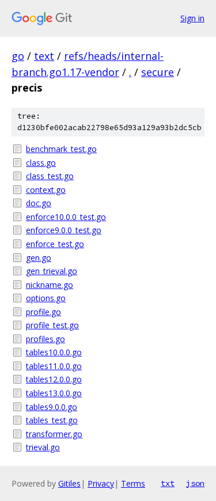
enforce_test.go (55, 243)
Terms (133, 483)
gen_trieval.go (51, 270)
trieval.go (43, 447)
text (44, 56)
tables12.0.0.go (54, 379)
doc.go (38, 203)
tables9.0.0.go (51, 406)
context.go (46, 189)
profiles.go (45, 338)
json (195, 483)
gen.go (38, 257)
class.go (41, 162)
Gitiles (69, 483)
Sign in (192, 18)
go (18, 56)
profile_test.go (52, 325)
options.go (46, 298)
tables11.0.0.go (54, 365)
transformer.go (54, 433)
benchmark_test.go (61, 148)
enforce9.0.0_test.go (63, 230)
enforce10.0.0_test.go (66, 216)
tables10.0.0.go (54, 352)
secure (157, 72)
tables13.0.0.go (54, 393)
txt (168, 483)
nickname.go (49, 284)
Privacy (101, 483)
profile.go (43, 311)
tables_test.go (52, 420)
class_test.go (50, 175)
